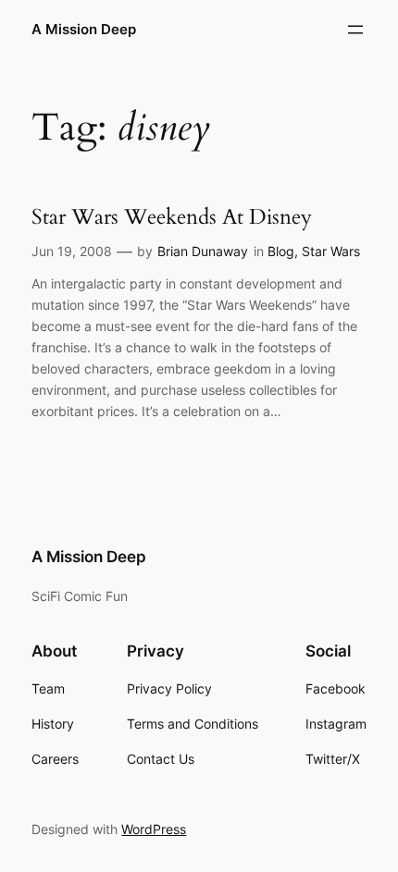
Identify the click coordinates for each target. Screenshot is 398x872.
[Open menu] (355, 29)
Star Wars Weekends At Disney (171, 217)
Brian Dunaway (202, 251)
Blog (280, 251)
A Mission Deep (83, 29)
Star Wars (331, 251)
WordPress (153, 829)
